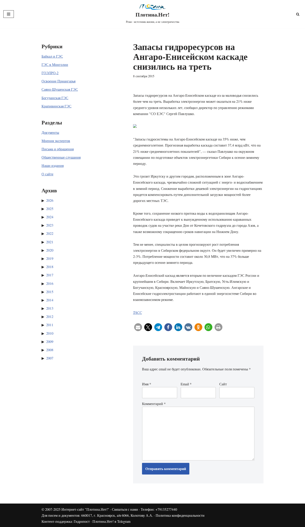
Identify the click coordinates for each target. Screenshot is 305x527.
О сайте (47, 174)
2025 (49, 208)
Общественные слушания (61, 157)
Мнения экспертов (56, 140)
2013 (49, 308)
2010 (49, 333)
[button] (138, 327)
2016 (49, 283)
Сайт (223, 384)
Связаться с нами (125, 509)
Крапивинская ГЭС (56, 106)
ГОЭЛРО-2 (50, 72)
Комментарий (154, 403)
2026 (49, 200)
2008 (49, 349)
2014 (49, 300)
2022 (49, 233)
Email (186, 384)
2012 (49, 316)
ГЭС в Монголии (55, 64)
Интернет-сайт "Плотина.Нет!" (85, 509)
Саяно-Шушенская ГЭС (60, 89)
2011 (49, 324)
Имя (146, 384)
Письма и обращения (58, 149)
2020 (49, 250)
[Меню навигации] (8, 14)
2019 (49, 258)
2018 (49, 266)
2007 (49, 358)
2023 (49, 225)
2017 (49, 275)
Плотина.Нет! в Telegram (111, 521)
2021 (49, 241)
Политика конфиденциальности (180, 515)
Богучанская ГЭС (55, 97)
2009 (49, 341)
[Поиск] (297, 14)
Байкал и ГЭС (52, 56)
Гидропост (82, 521)
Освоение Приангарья (58, 81)
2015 (49, 291)
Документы (50, 132)
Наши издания (53, 165)
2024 (49, 216)
